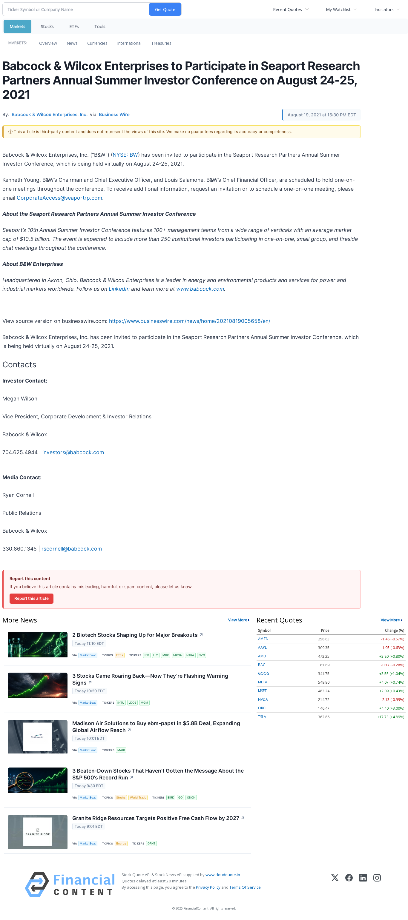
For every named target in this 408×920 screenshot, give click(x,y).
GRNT (151, 843)
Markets (17, 26)
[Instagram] (377, 885)
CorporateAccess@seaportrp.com (59, 198)
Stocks (47, 26)
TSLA (262, 716)
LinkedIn (119, 289)
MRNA (177, 655)
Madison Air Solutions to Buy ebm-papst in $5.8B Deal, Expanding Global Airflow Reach (156, 726)
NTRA (190, 655)
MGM (144, 702)
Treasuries (161, 43)
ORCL (262, 708)
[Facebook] (349, 885)
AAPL (262, 647)
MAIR (121, 750)
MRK (165, 655)
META (262, 682)
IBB (147, 655)
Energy (121, 843)
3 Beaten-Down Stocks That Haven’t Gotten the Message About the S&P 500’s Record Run (158, 774)
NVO (202, 655)
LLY (155, 655)
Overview (48, 43)
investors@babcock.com (73, 452)
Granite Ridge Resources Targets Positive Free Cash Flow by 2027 (158, 818)
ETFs (74, 26)
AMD (262, 656)
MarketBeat (88, 655)
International (129, 43)
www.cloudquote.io (222, 874)
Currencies (97, 43)
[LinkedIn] (363, 885)
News (72, 43)
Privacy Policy (208, 887)
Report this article (31, 598)
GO (180, 797)
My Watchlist (338, 9)
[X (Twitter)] (335, 885)
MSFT (262, 690)
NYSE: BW (125, 155)
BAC (261, 664)
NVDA (263, 699)
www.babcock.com (200, 289)
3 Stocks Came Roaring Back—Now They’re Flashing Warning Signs (150, 679)
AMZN (263, 638)
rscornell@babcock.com (72, 548)
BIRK (171, 797)
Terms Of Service (245, 887)
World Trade (138, 797)
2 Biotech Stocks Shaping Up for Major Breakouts (137, 635)
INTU (120, 702)
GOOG (263, 673)
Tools (99, 26)
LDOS (132, 702)
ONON (191, 797)
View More (237, 619)
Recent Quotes (287, 9)
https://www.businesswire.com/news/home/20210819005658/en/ (189, 321)
